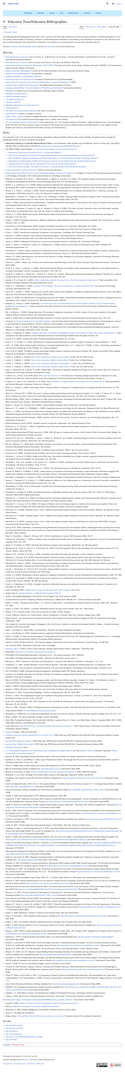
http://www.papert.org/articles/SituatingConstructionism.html (84, 916)
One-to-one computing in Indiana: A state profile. (50, 357)
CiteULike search (12, 102)
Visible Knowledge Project (16, 96)
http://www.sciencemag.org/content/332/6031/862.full (58, 146)
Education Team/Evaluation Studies (23, 46)
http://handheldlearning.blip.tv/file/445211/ (55, 954)
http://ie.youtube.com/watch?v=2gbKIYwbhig (95, 937)
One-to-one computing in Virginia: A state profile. (50, 367)
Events (51, 13)
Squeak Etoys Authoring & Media (18, 741)
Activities (40, 13)
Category (7, 1045)
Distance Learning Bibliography (18, 74)
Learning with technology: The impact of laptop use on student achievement (62, 286)
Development (73, 13)
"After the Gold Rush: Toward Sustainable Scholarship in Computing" (45, 726)
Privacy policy (7, 1064)
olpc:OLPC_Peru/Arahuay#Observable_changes (24, 1037)
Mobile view (40, 1064)
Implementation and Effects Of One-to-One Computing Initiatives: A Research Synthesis (39, 173)
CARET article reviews (14, 116)
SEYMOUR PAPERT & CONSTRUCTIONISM (23, 77)
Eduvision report (12, 649)
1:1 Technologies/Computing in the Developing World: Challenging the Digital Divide (38, 751)
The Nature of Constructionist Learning (21, 111)
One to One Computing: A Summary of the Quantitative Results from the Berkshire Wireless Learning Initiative (50, 155)
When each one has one (48, 376)
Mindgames (10, 91)
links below (48, 46)
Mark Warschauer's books (16, 62)
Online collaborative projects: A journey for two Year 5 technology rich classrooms (65, 280)
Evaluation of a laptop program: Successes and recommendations (76, 381)
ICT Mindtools (11, 119)
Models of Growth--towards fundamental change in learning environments (47, 1003)
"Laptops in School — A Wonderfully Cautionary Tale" (38, 593)
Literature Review (29, 170)
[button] (4, 3)
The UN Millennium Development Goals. (39, 711)
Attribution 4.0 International (29, 1060)
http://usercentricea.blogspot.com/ (66, 984)
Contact (98, 13)
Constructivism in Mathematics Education (21, 85)
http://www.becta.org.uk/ (50, 769)
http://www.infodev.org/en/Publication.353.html (102, 819)
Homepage (28, 13)
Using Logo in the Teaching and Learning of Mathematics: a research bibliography (37, 82)
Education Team (10, 32)
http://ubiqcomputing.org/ (27, 860)
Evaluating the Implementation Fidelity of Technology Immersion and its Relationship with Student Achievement (51, 161)
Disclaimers (31, 1064)
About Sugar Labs (20, 1064)
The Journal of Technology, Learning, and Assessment (54, 149)
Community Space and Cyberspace (19, 79)
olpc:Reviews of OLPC (14, 1028)
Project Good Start (13, 170)
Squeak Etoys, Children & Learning (19, 744)
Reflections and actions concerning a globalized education (35, 1006)
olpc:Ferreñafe (11, 1040)
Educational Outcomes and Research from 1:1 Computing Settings (34, 152)
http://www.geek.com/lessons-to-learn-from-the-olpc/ (82, 778)
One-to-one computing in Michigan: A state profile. (50, 363)
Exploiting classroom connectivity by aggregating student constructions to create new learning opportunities (72, 333)
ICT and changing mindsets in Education (21, 122)
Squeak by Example (13, 747)
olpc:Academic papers (14, 1025)
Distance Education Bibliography (18, 71)
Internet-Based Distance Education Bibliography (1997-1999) (29, 65)
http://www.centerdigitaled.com (22, 786)
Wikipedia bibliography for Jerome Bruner (22, 105)
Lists (61, 13)
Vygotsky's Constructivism (16, 94)
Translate (86, 13)
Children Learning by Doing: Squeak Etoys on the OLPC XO (29, 735)
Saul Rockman (11, 114)
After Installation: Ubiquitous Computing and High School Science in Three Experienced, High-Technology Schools (52, 158)
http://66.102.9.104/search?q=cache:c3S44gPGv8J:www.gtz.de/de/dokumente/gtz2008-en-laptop (47, 839)
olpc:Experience (12, 1031)
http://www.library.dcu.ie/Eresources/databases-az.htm (66, 801)
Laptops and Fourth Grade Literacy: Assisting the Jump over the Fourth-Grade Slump (41, 164)
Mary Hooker (88, 751)
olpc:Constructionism (14, 1034)
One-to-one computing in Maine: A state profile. (49, 360)
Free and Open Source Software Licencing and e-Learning (40, 1016)
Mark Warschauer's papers (16, 57)
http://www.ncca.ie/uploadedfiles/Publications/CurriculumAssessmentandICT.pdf (45, 889)
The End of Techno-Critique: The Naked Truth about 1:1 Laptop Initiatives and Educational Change (46, 167)
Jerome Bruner (11, 108)
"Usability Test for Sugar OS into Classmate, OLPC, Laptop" (47, 590)
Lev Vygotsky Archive (14, 99)
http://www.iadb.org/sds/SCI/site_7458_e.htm (85, 790)
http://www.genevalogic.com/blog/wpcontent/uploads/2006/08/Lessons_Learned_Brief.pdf (37, 1000)
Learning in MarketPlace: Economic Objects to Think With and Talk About (34, 88)
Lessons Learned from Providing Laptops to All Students (52, 772)
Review (8, 732)
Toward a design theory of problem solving (32, 321)
